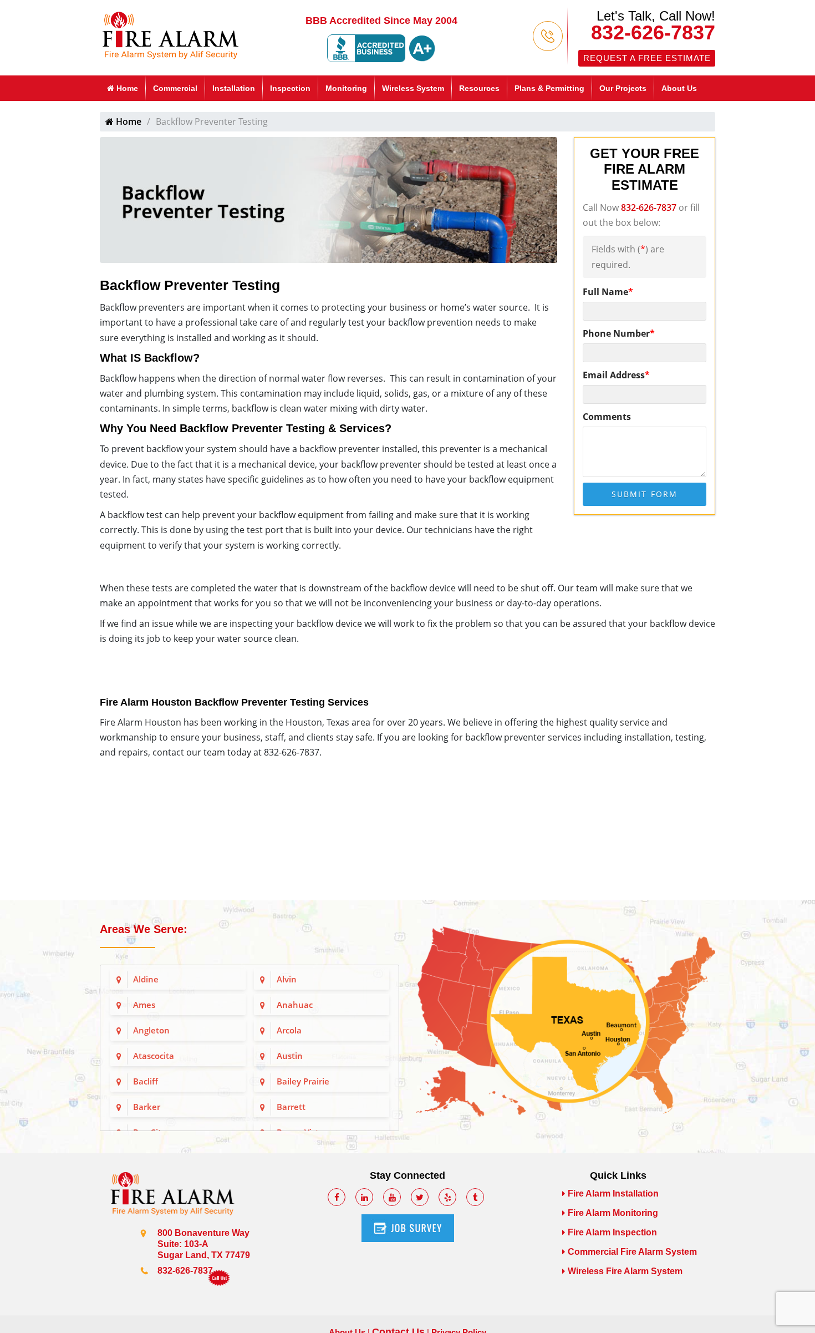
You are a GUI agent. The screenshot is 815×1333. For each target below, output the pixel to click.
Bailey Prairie (303, 1081)
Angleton (151, 1030)
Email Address (616, 375)
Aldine (146, 979)
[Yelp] (447, 1197)
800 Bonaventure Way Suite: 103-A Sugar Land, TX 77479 (203, 1244)
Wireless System (413, 88)
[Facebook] (336, 1197)
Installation (233, 88)
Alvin (287, 979)
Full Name (608, 292)
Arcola (289, 1030)
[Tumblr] (475, 1197)
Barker (146, 1106)
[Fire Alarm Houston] (170, 34)
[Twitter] (420, 1197)
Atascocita (153, 1055)
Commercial (175, 88)
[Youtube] (392, 1197)
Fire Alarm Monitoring (613, 1213)
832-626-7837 (653, 32)
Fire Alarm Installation (613, 1193)
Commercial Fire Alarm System (632, 1251)
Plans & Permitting (549, 88)
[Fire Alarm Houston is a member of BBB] (381, 48)
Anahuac (295, 1004)
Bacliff (145, 1081)
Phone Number (619, 333)
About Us (679, 88)
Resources (479, 88)
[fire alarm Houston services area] (565, 1021)
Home (126, 88)
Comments (607, 416)
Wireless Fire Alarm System (625, 1271)
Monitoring (346, 88)
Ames (144, 1004)
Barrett (291, 1106)
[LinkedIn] (364, 1197)
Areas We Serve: (143, 929)
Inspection (290, 88)
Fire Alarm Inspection (612, 1232)
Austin (290, 1055)
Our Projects (622, 88)
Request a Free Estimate (647, 58)
